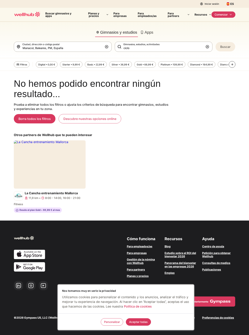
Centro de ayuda (213, 246)
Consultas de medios (216, 263)
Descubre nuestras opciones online (89, 119)
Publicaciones (211, 269)
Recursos (201, 14)
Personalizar (112, 322)
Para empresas (120, 15)
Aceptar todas (138, 322)
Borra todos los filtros (34, 119)
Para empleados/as (147, 15)
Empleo (170, 272)
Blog (168, 246)
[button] (107, 47)
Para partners (173, 15)
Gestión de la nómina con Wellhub (141, 261)
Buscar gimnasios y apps (58, 15)
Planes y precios (93, 15)
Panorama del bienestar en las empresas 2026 (180, 264)
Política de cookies (138, 306)
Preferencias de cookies (218, 317)
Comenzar (221, 14)
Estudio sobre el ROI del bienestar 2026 (180, 254)
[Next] (232, 64)
